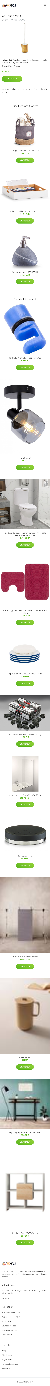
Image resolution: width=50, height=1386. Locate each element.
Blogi (4, 1350)
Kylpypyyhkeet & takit (11, 1317)
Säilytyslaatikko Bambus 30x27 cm (25, 211)
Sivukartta (6, 1368)
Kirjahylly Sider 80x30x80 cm (25, 1233)
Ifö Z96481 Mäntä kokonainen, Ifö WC (25, 358)
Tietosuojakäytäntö (10, 1364)
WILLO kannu (25, 1057)
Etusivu (5, 20)
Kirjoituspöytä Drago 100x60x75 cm (25, 1132)
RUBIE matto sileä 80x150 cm (25, 956)
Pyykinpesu (6, 1321)
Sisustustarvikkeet (9, 1330)
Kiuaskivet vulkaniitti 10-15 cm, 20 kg (25, 734)
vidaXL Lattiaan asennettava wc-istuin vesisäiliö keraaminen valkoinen (25, 534)
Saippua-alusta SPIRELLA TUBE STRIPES (25, 674)
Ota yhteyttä (7, 1355)
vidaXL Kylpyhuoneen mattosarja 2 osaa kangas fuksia (25, 611)
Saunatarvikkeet (9, 1326)
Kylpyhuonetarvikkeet (22, 60)
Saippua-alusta (25, 856)
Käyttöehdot (7, 1359)
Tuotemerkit (37, 60)
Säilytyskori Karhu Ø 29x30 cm (25, 150)
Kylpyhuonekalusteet (22, 62)
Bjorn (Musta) (25, 458)
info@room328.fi (9, 1298)
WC (10, 62)
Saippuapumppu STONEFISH (25, 272)
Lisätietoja (12, 79)
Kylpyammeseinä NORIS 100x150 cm (25, 795)
